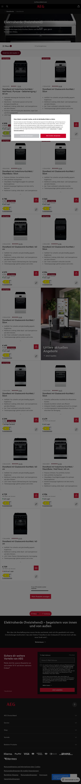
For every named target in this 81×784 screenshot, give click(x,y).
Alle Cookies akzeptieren (53, 135)
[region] (40, 127)
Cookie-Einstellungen (26, 135)
